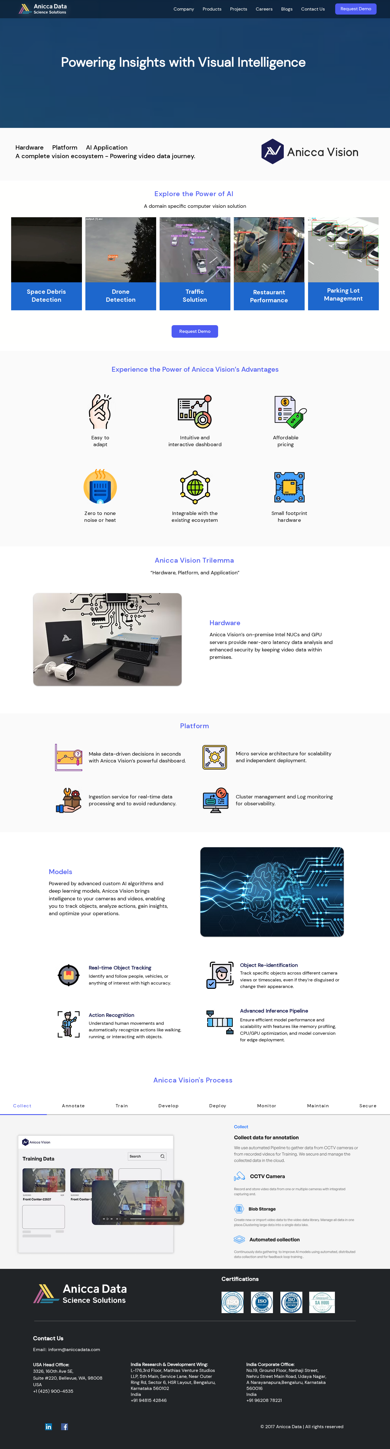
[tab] (73, 1106)
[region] (46, 264)
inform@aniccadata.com (74, 1350)
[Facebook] (64, 1426)
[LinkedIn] (48, 1426)
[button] (183, 9)
